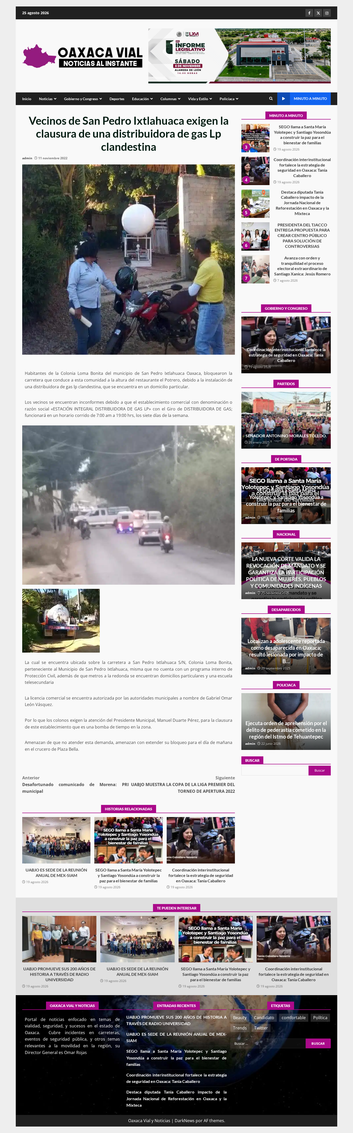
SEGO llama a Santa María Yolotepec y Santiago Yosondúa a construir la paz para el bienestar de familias (128, 840)
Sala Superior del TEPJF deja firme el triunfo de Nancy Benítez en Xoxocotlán (286, 433)
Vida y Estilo (198, 99)
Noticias (45, 99)
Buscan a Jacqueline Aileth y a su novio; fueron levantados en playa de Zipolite (286, 654)
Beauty (240, 1017)
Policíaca (227, 99)
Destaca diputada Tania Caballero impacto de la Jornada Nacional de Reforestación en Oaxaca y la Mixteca (255, 171)
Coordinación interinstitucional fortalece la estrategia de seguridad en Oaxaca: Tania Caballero (201, 840)
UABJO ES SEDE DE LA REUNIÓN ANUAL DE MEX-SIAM (56, 840)
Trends (240, 1028)
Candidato (264, 1017)
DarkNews (185, 1120)
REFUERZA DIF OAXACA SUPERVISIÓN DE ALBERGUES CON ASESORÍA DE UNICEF (286, 730)
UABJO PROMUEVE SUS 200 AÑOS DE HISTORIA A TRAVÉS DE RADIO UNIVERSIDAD (255, 269)
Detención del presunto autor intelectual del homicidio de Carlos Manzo (286, 579)
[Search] (271, 99)
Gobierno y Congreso (81, 99)
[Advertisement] (239, 55)
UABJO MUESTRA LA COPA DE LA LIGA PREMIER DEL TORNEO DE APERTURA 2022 (183, 784)
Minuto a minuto (310, 98)
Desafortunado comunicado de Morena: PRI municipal (75, 784)
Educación (140, 99)
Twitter (261, 1028)
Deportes (117, 99)
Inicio (26, 99)
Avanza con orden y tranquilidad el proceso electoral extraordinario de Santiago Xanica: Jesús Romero (255, 236)
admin (27, 158)
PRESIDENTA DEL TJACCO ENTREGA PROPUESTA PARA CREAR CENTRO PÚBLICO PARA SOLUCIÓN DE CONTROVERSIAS (255, 203)
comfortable (294, 1017)
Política (320, 1017)
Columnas (168, 99)
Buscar (252, 760)
